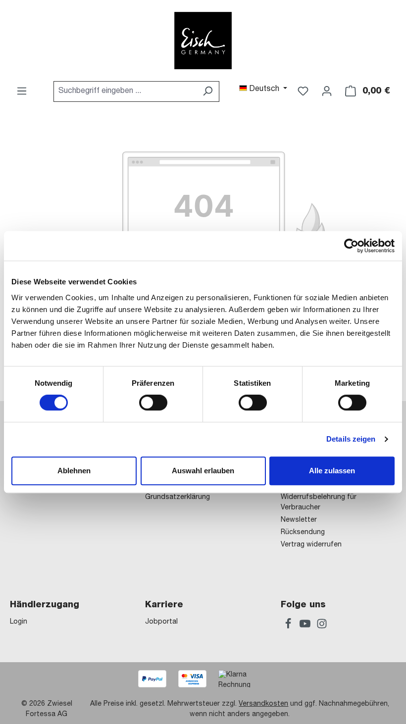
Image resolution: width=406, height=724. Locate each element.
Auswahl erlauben (203, 470)
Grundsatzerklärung (177, 497)
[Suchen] (207, 91)
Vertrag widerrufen (311, 545)
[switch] (153, 402)
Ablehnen (74, 470)
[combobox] (125, 91)
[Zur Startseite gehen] (203, 40)
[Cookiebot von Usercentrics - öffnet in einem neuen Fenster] (351, 245)
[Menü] (22, 91)
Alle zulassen (332, 470)
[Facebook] (289, 625)
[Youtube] (306, 625)
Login (18, 622)
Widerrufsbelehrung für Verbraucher (318, 502)
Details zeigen (350, 439)
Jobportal (161, 622)
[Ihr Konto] (327, 91)
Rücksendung (303, 532)
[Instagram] (321, 625)
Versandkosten (263, 704)
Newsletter (299, 520)
